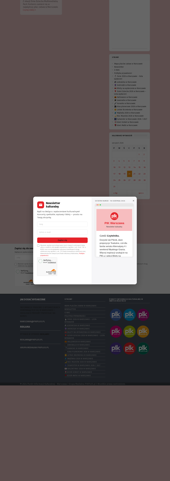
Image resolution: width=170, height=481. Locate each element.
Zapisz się (62, 240)
